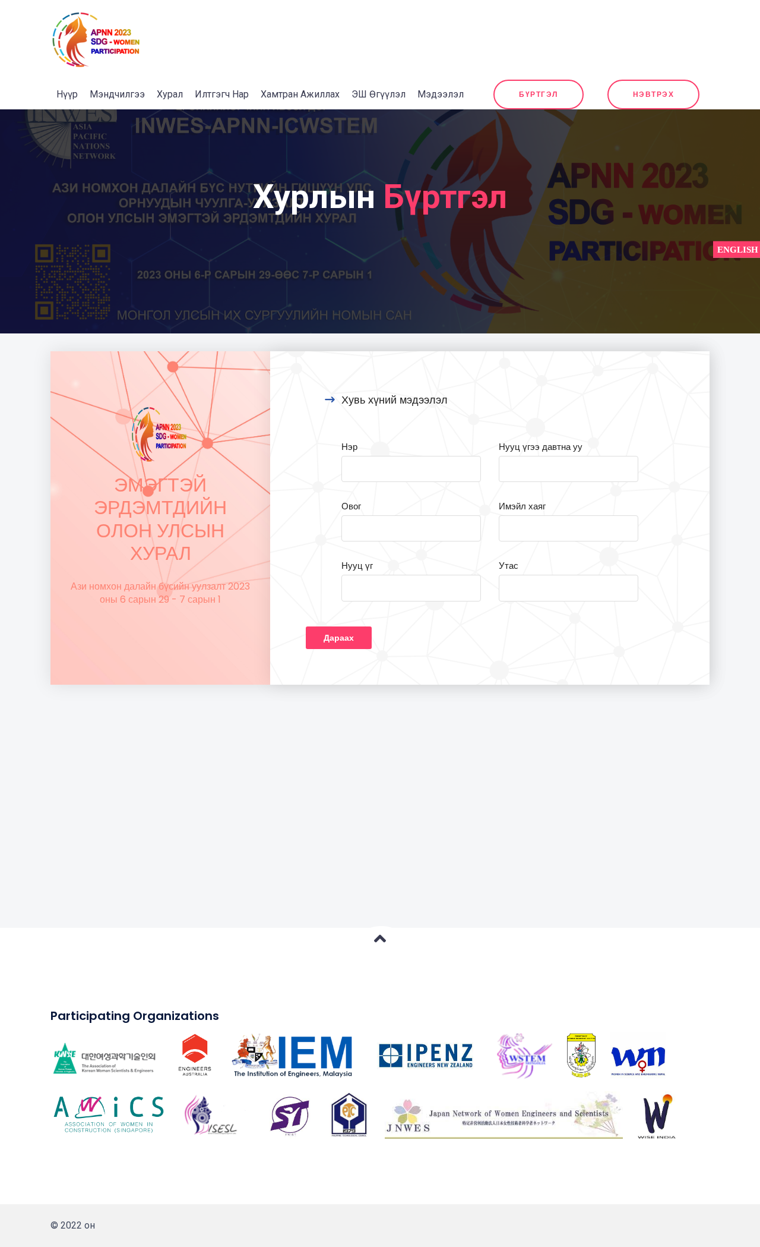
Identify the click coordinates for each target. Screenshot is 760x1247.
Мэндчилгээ (117, 94)
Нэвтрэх (653, 94)
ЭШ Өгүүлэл (379, 94)
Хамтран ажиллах (300, 94)
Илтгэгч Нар (222, 94)
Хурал (170, 94)
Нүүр (67, 94)
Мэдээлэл (440, 94)
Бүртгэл (538, 94)
